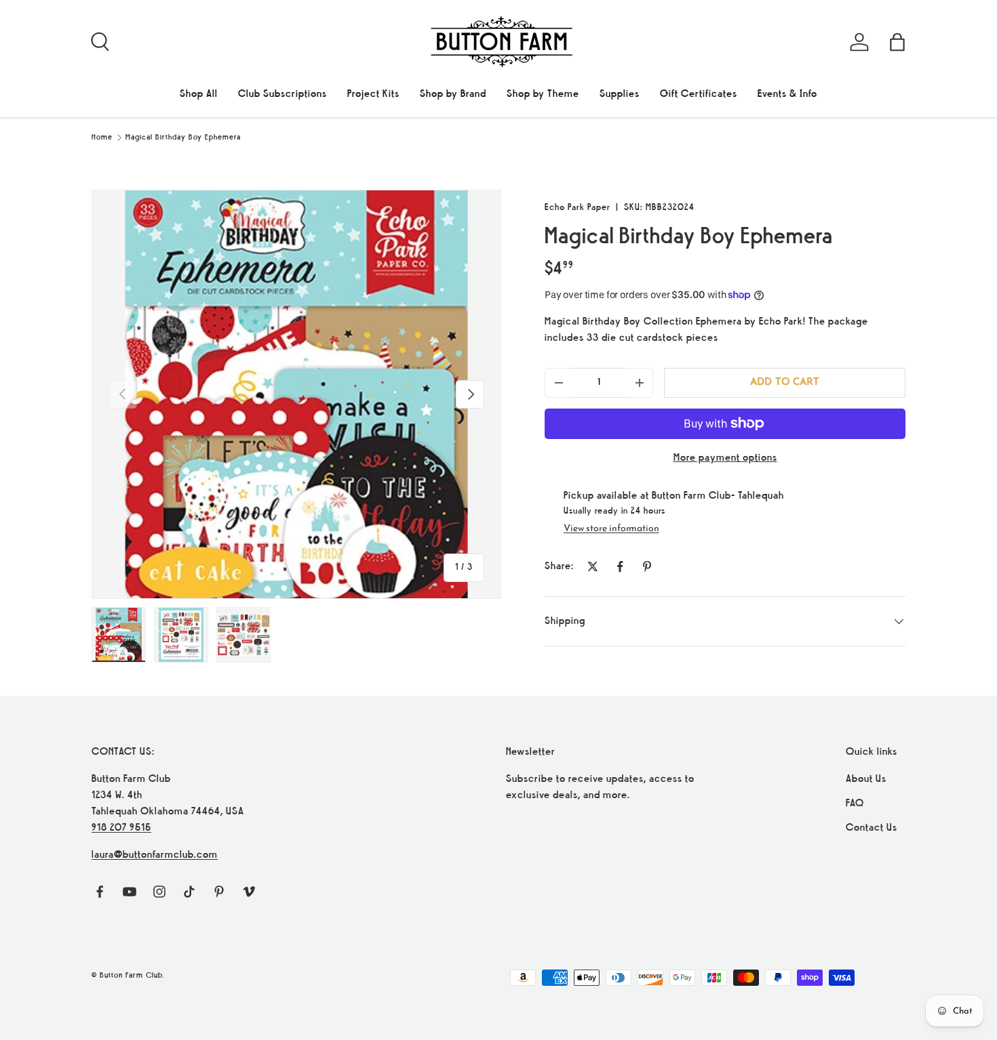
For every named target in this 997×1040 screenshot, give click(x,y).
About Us (866, 779)
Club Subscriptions (282, 94)
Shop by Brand (453, 94)
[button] (897, 42)
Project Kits (373, 94)
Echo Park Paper (577, 208)
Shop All (199, 94)
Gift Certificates (698, 94)
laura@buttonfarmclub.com (155, 855)
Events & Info (787, 94)
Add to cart (784, 382)
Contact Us (871, 828)
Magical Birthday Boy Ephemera (183, 137)
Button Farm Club (131, 976)
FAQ (855, 803)
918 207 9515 (121, 828)
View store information (611, 529)
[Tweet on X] (592, 566)
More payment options (725, 458)
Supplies (620, 94)
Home (102, 137)
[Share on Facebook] (619, 566)
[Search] (98, 40)
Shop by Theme (543, 94)
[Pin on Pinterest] (647, 566)
